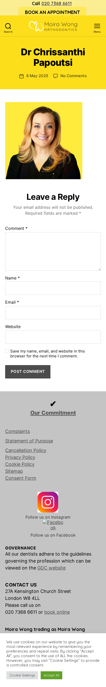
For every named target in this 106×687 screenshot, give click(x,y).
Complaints (17, 431)
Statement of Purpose (29, 441)
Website (13, 326)
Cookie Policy (19, 464)
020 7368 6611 (56, 3)
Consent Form (20, 478)
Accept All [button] (51, 675)
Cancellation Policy (25, 450)
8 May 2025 (37, 75)
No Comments (73, 75)
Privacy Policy (20, 457)
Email (12, 302)
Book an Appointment (52, 12)
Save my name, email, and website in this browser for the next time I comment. (47, 353)
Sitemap (14, 471)
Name (12, 278)
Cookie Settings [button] (22, 675)
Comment (16, 228)
